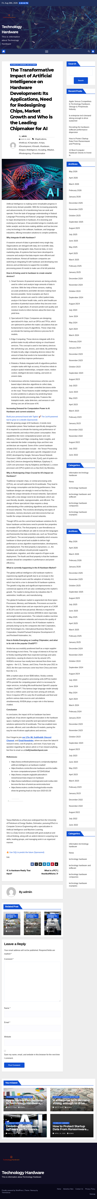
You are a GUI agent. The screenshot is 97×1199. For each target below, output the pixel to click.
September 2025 (76, 222)
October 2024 (75, 291)
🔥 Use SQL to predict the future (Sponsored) (25, 852)
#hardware (44, 146)
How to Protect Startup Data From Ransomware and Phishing (79, 141)
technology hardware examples (78, 884)
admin (24, 136)
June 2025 (73, 241)
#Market (50, 150)
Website (7, 1037)
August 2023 (74, 379)
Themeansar (6, 1192)
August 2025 (74, 228)
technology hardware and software (23, 64)
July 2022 (73, 449)
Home (59, 1189)
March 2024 (74, 335)
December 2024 (76, 279)
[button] (89, 51)
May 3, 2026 (12, 1107)
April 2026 (73, 178)
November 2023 (76, 360)
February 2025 (75, 266)
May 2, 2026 (59, 1107)
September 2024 (76, 297)
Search (72, 63)
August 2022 (74, 442)
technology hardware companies (78, 875)
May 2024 (73, 323)
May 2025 (73, 247)
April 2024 (73, 329)
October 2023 (75, 367)
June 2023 (73, 392)
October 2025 (75, 216)
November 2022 (76, 436)
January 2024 (75, 348)
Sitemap (92, 1194)
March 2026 (74, 184)
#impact (22, 150)
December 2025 (76, 203)
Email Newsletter (26, 741)
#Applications (40, 139)
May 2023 (73, 398)
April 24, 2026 (60, 1133)
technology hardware (78, 488)
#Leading (42, 150)
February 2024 (75, 342)
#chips (41, 143)
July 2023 (73, 386)
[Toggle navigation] (47, 51)
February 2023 (75, 417)
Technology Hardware (23, 1172)
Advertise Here (68, 1189)
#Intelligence (31, 150)
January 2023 (75, 423)
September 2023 (76, 373)
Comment (8, 959)
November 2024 (76, 285)
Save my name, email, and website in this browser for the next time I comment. (32, 1056)
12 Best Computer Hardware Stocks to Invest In (80, 152)
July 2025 (73, 234)
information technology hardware (78, 845)
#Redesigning (25, 153)
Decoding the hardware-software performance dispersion (79, 129)
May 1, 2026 (12, 1133)
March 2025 (74, 260)
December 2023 (76, 354)
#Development (25, 146)
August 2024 (74, 304)
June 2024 (73, 316)
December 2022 (76, 430)
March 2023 (74, 411)
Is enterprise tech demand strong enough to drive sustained (80, 118)
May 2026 (73, 172)
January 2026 (75, 197)
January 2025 (75, 272)
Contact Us (79, 1189)
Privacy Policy (90, 1189)
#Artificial (23, 143)
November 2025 (76, 209)
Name (7, 1008)
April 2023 (73, 405)
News (71, 482)
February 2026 (75, 190)
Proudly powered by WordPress (13, 1190)
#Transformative (38, 153)
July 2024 (73, 310)
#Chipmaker (33, 143)
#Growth (35, 146)
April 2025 (73, 253)
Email (7, 1022)
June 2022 (73, 455)
